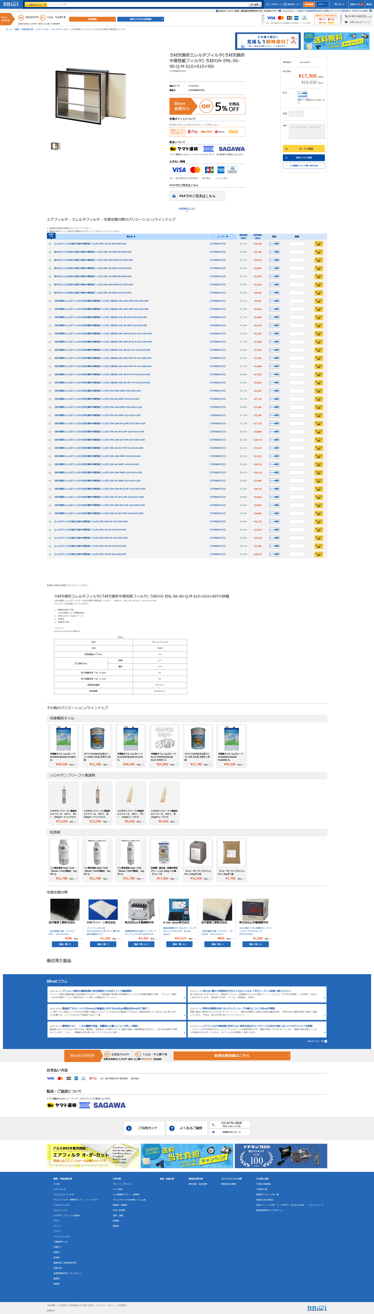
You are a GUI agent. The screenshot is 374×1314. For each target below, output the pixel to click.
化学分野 (117, 1178)
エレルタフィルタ (59, 29)
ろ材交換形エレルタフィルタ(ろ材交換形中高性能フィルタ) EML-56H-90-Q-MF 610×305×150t (99, 488)
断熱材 (56, 1252)
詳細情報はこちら (187, 208)
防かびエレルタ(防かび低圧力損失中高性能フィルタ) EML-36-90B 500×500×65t (92, 276)
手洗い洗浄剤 (119, 1210)
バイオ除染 (118, 1189)
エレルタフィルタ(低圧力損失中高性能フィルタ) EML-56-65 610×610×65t (90, 529)
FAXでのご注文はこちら (197, 196)
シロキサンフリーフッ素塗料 (66, 1215)
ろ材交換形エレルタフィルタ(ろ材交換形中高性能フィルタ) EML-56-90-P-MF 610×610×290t (98, 513)
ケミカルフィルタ (61, 1205)
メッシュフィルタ (61, 1236)
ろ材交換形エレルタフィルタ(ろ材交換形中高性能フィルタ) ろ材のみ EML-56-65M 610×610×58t (100, 317)
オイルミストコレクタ (63, 1194)
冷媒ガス (57, 1247)
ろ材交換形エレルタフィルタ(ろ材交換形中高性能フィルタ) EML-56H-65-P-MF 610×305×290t (99, 439)
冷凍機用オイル (60, 1241)
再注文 (369, 4)
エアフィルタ (42, 29)
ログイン (322, 4)
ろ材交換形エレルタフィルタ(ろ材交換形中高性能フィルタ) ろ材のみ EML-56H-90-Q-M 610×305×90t (103, 341)
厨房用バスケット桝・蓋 (267, 1194)
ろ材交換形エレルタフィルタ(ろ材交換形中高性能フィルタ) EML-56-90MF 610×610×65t (96, 464)
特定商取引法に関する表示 (81, 1305)
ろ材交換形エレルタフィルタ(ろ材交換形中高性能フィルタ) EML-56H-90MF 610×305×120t (98, 472)
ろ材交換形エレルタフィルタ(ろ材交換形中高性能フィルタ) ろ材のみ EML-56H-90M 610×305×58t (101, 309)
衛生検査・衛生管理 (198, 1184)
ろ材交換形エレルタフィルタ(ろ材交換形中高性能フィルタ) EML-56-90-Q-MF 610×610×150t (99, 497)
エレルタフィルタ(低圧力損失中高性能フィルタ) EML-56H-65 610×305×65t (91, 521)
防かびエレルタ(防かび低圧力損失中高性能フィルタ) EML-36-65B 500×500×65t (92, 251)
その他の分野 (262, 1178)
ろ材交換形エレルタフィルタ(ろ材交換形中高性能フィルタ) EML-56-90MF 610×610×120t (97, 480)
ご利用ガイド (276, 4)
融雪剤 (56, 1278)
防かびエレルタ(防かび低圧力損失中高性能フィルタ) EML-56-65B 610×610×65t (92, 268)
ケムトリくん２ (60, 1210)
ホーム (9, 29)
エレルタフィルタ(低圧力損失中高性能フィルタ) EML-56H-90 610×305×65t (91, 537)
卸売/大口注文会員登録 (140, 19)
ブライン (57, 1231)
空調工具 (57, 1268)
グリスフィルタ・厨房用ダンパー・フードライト (75, 1199)
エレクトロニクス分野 (231, 1178)
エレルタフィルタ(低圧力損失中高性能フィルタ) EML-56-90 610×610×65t (90, 546)
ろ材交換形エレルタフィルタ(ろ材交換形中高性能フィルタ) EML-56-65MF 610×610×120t (97, 415)
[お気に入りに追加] (50, 244)
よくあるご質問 (191, 1128)
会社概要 (51, 1305)
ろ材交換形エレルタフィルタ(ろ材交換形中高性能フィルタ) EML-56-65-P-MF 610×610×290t (98, 448)
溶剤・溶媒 (118, 1215)
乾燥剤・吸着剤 (120, 1205)
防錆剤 (116, 1220)
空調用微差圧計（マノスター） (67, 1273)
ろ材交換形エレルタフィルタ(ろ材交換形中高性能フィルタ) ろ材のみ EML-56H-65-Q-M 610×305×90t (103, 333)
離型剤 (116, 1226)
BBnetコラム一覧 (316, 1041)
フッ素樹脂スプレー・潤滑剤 (126, 1194)
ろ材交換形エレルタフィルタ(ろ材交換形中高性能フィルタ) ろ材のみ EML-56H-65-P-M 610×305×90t (102, 358)
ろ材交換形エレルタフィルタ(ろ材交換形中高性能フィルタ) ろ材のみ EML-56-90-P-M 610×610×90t (102, 382)
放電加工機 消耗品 (264, 1199)
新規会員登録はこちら (232, 1055)
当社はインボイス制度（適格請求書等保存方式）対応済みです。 (248, 11)
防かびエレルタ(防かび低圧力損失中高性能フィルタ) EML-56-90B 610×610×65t (92, 292)
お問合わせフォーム (232, 1132)
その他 (56, 1184)
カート (341, 4)
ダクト (56, 1220)
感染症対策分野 (196, 1178)
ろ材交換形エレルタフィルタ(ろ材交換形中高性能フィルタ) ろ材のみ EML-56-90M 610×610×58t (100, 325)
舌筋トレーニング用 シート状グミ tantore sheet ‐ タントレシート (289, 1205)
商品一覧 (65, 944)
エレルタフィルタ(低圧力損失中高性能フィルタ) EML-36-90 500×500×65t (90, 554)
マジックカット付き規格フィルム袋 (129, 1199)
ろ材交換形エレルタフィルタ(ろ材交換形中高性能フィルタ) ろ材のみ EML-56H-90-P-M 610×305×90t (102, 366)
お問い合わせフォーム (360, 22)
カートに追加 (306, 149)
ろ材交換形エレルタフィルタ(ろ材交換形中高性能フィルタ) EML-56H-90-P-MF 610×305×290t (99, 505)
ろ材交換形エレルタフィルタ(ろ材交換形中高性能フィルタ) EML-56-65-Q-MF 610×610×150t (99, 431)
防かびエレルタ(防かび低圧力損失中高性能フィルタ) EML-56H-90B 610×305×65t (93, 284)
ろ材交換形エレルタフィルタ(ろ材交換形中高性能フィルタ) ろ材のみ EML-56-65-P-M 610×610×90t (102, 374)
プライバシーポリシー (106, 1305)
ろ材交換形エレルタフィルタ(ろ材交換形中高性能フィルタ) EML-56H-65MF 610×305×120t (98, 407)
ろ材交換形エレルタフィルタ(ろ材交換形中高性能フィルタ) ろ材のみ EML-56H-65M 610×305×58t (101, 300)
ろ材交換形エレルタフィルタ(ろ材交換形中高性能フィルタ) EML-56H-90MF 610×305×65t (97, 456)
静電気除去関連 (228, 1184)
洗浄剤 (56, 1257)
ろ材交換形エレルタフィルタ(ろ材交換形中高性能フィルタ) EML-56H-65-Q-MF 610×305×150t (99, 423)
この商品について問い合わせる (304, 165)
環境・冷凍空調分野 (24, 29)
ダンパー (57, 1226)
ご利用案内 (62, 1305)
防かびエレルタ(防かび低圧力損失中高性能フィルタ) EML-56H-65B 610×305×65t (93, 260)
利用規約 (122, 1305)
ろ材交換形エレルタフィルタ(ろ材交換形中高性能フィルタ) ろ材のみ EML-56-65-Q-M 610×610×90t (102, 350)
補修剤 (56, 1283)
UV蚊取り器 (261, 1189)
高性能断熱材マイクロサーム (269, 1210)
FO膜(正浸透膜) (263, 1184)
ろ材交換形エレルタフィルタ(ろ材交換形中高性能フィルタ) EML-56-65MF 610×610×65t (96, 399)
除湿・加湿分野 (167, 1178)
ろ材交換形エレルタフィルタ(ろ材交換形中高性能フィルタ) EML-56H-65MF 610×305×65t (97, 390)
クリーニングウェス (122, 1184)
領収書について (294, 4)
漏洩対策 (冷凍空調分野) (64, 1262)
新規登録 (309, 4)
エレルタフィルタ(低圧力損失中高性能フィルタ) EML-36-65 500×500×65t (90, 243)
